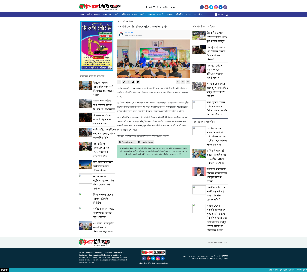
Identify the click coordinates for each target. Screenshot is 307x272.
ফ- (183, 82)
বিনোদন (170, 14)
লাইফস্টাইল (179, 14)
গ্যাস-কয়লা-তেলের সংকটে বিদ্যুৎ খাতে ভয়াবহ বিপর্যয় (102, 119)
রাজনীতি (116, 14)
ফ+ (178, 82)
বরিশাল (125, 14)
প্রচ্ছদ (82, 14)
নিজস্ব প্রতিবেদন (128, 32)
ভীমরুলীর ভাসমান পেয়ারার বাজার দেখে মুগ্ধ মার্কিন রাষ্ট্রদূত (217, 37)
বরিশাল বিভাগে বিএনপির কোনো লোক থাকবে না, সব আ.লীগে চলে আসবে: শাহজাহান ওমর (217, 137)
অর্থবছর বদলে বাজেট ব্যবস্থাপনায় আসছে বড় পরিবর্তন (103, 213)
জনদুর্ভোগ (161, 14)
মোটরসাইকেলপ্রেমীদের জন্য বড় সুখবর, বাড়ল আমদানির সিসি (104, 134)
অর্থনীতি (143, 14)
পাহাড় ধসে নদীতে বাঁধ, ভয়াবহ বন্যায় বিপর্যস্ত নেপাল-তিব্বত (104, 105)
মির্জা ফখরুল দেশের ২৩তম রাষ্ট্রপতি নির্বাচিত (103, 199)
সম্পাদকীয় (198, 14)
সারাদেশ (97, 14)
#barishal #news (147, 142)
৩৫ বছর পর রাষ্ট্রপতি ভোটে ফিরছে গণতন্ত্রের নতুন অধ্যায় (103, 227)
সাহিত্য (188, 14)
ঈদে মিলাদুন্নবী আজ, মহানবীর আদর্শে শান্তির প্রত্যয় (103, 166)
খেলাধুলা (151, 14)
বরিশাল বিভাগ (128, 21)
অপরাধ (134, 14)
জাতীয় (89, 14)
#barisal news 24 (128, 142)
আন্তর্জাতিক (107, 14)
